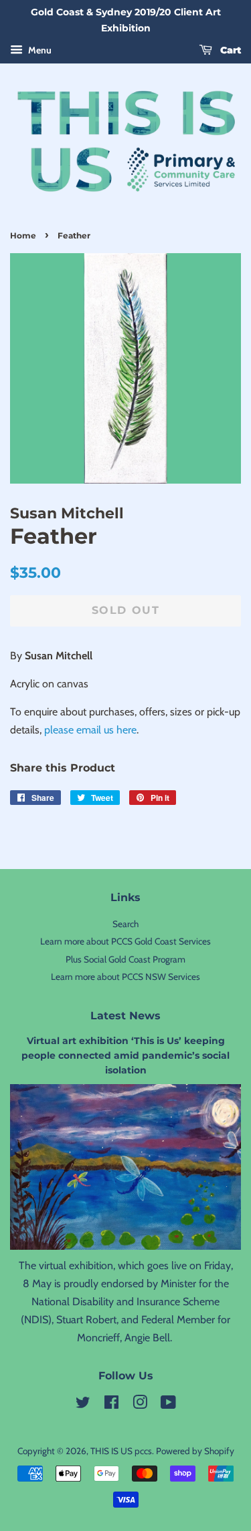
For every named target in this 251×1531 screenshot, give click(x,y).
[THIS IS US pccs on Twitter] (83, 1404)
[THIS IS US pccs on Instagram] (140, 1404)
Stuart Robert (86, 1319)
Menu (39, 50)
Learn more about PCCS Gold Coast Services (125, 941)
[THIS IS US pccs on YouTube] (168, 1404)
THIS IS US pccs (121, 1450)
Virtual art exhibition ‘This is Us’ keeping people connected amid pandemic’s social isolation (125, 1055)
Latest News (125, 1015)
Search (125, 923)
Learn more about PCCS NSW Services (125, 976)
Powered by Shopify (195, 1450)
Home (23, 235)
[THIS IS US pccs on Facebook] (111, 1404)
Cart (229, 50)
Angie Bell (147, 1337)
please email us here (90, 729)
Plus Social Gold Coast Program (125, 959)
